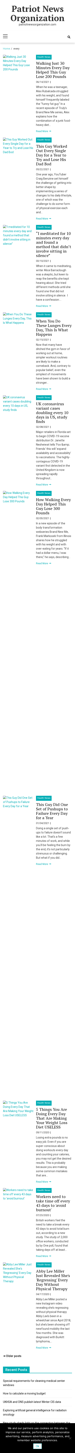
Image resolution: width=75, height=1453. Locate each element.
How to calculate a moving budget (24, 1393)
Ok (37, 1446)
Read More (42, 131)
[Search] (69, 37)
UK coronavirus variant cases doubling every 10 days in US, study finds (52, 412)
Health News (43, 57)
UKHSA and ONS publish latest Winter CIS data (32, 1401)
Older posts (13, 1356)
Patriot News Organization (37, 13)
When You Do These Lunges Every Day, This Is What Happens (54, 327)
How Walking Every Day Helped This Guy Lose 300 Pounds (53, 506)
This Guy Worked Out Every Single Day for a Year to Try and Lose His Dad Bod (51, 155)
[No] (70, 1438)
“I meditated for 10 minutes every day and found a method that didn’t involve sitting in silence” (53, 244)
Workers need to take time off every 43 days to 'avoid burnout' (53, 1203)
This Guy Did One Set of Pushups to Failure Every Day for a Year (52, 811)
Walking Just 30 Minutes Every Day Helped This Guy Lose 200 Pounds (53, 70)
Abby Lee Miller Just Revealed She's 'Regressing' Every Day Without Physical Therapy (53, 1279)
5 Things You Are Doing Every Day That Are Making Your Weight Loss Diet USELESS (51, 1118)
